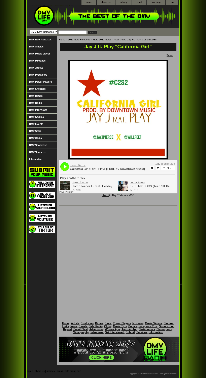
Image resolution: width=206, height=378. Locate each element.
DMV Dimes (36, 95)
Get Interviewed (114, 332)
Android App (129, 329)
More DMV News (102, 39)
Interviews (97, 332)
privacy (123, 2)
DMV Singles (36, 46)
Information (35, 159)
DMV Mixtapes (37, 60)
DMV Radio (35, 103)
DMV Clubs (35, 138)
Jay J (105, 195)
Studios (168, 323)
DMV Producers (38, 74)
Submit (130, 332)
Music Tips (120, 326)
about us (105, 2)
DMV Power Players (40, 81)
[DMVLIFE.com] (77, 16)
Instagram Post (148, 326)
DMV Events (36, 124)
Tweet (170, 55)
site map (156, 2)
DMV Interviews (38, 110)
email (139, 2)
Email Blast (80, 329)
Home (62, 39)
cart (172, 2)
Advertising (96, 329)
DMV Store (35, 131)
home (89, 2)
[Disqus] (118, 259)
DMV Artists (36, 67)
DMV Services (37, 152)
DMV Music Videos (39, 53)
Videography (81, 332)
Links (65, 326)
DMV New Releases (79, 39)
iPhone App (112, 329)
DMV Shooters (37, 88)
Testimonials (147, 329)
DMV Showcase (38, 145)
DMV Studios (36, 117)
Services (141, 332)
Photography (164, 329)
